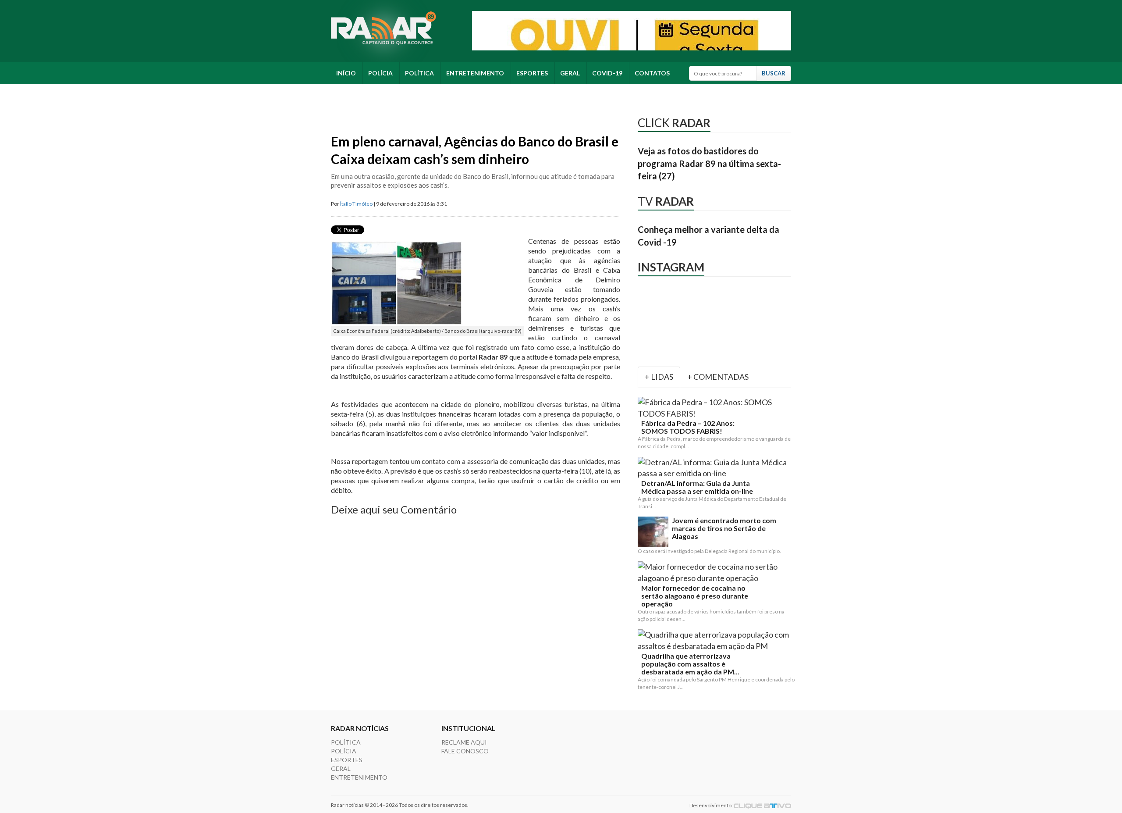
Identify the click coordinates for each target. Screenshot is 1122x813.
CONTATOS (652, 73)
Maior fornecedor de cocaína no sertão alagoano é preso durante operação (694, 596)
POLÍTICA (419, 73)
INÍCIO (346, 73)
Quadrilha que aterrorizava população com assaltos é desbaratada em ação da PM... (690, 664)
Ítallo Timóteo (356, 203)
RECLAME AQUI (464, 742)
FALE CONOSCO (465, 751)
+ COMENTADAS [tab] (718, 377)
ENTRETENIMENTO (475, 73)
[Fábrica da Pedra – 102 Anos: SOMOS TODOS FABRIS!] (716, 408)
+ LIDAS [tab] (659, 377)
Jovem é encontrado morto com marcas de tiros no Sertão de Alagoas (724, 528)
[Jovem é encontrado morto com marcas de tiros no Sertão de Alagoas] (653, 532)
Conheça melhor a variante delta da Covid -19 (708, 235)
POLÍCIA (380, 73)
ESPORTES (532, 73)
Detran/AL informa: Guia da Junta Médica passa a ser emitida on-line (697, 487)
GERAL (570, 73)
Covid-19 (607, 73)
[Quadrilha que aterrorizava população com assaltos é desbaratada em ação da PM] (716, 640)
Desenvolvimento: (711, 805)
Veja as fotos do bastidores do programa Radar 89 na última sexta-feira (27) (709, 163)
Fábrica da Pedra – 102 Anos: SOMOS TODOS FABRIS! (688, 427)
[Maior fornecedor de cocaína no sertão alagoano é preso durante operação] (716, 572)
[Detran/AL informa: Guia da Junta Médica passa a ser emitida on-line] (716, 468)
